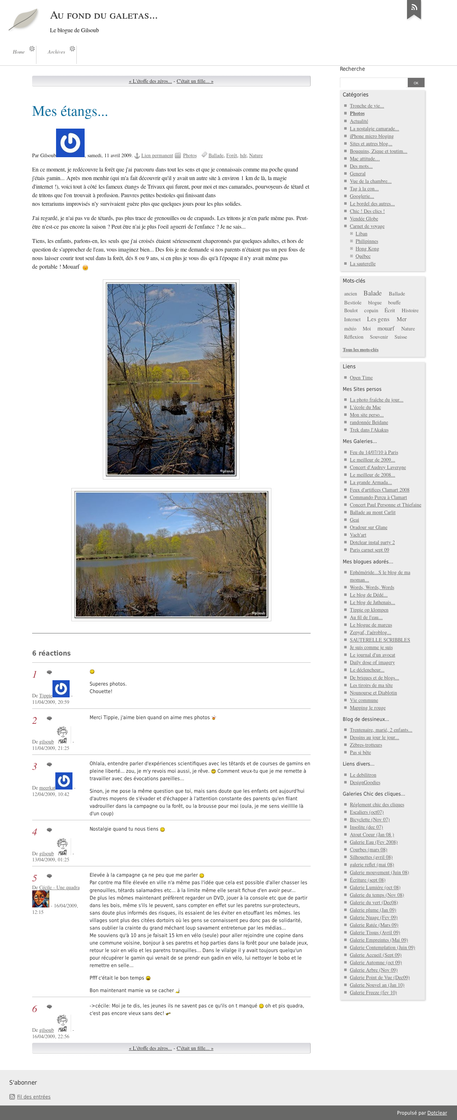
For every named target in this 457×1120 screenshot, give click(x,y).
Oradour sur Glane (368, 527)
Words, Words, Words (372, 587)
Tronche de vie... (367, 105)
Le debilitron (363, 774)
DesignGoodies (365, 782)
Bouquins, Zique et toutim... (378, 151)
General (358, 173)
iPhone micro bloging (372, 136)
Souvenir (379, 336)
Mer (402, 319)
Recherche (352, 69)
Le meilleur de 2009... (372, 459)
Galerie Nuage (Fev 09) (374, 917)
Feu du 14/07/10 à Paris (374, 452)
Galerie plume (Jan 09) (373, 909)
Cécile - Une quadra (59, 887)
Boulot (351, 310)
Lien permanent (157, 155)
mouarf (386, 328)
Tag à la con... (364, 188)
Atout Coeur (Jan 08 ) (372, 834)
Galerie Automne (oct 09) (376, 962)
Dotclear (437, 1113)
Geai (354, 519)
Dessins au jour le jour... (374, 737)
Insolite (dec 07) (366, 826)
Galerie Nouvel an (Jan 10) (377, 984)
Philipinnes (367, 241)
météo (350, 328)
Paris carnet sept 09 (369, 549)
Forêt (231, 155)
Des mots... (361, 166)
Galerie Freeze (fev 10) (373, 992)
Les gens (378, 319)
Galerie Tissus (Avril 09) (375, 932)
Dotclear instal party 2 (372, 542)
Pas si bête (360, 752)
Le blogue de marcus (371, 624)
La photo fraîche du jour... (376, 399)
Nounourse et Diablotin (373, 692)
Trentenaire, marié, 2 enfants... (381, 729)
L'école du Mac (365, 407)
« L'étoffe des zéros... (150, 81)
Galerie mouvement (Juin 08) (379, 872)
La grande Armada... (371, 482)
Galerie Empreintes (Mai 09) (379, 939)
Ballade (216, 155)
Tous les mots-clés (360, 349)
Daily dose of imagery (372, 662)
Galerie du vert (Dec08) (374, 902)
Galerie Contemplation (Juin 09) (382, 947)
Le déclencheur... (367, 669)
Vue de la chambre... (371, 181)
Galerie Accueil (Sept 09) (376, 954)
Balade (372, 292)
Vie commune (364, 700)
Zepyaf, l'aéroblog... (370, 632)
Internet (352, 319)
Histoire (410, 310)
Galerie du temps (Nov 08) (377, 894)
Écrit (390, 310)
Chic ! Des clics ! (367, 211)
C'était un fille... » (195, 81)
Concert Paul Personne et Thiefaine (385, 504)
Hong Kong (367, 248)
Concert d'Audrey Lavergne (378, 467)
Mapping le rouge (368, 707)
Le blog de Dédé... (369, 594)
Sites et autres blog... (371, 143)
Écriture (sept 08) (368, 879)
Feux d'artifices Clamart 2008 (380, 489)
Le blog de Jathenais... (372, 602)
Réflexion (353, 336)
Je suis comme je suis (371, 647)
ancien (350, 293)
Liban (361, 233)
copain (371, 310)
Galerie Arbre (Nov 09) (374, 969)
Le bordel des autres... (372, 203)
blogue (375, 302)
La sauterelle (363, 263)
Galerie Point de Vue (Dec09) (380, 977)
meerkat (47, 787)
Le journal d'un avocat (372, 654)
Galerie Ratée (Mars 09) (374, 924)
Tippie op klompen (369, 609)
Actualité (359, 121)
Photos (190, 155)
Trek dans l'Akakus (369, 429)
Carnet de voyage (367, 226)
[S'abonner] (414, 19)
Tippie (45, 695)
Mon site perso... (367, 414)
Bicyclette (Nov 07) (370, 819)
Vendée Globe (364, 218)
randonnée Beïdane (369, 422)
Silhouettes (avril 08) (371, 856)
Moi (367, 328)
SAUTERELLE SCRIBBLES (380, 639)
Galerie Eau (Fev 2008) (374, 841)
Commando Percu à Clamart (378, 497)
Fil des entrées (34, 1097)
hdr (243, 155)
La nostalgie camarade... (374, 128)
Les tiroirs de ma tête (371, 685)
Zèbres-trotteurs (366, 744)
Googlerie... (362, 196)
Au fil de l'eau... (366, 617)
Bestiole (353, 302)
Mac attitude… (365, 158)
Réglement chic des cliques (377, 804)
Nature (256, 155)
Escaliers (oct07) (367, 811)
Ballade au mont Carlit (373, 512)
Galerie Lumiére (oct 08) (375, 887)
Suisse (401, 336)
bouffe (394, 302)
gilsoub (46, 741)
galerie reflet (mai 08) (372, 864)
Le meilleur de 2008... (372, 474)
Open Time (361, 377)
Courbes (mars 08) (368, 849)
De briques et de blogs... (374, 677)
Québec (363, 256)
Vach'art (358, 534)
